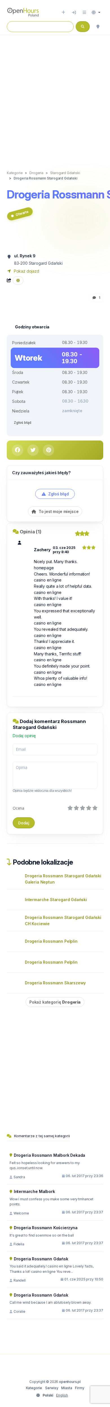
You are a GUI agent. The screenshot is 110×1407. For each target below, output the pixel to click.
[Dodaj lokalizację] (63, 12)
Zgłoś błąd (22, 422)
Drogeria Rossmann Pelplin (51, 941)
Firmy (79, 1388)
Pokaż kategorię (55, 1002)
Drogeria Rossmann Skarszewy (55, 982)
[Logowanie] (74, 12)
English (62, 1395)
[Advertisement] (55, 97)
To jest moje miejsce (58, 511)
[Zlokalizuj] (98, 26)
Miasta (66, 1388)
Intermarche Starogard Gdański (56, 899)
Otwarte (22, 213)
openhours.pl (70, 1382)
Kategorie (34, 1388)
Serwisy (51, 1388)
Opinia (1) (30, 531)
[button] (96, 12)
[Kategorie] (84, 12)
